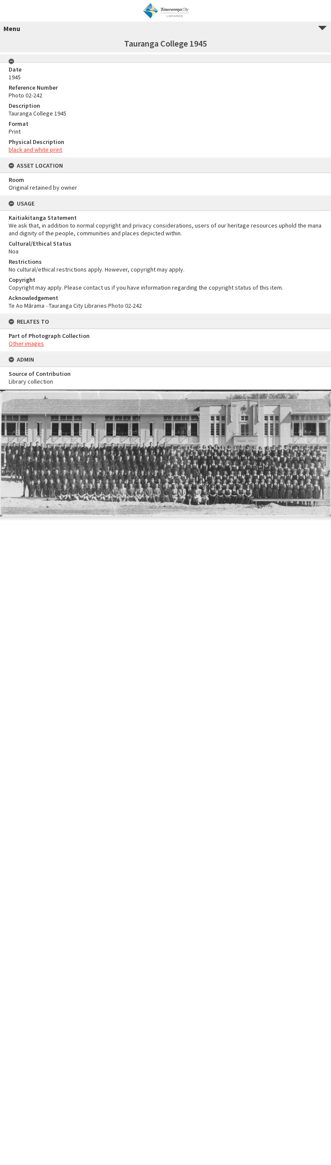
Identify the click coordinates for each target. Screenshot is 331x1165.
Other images (26, 343)
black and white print (35, 149)
